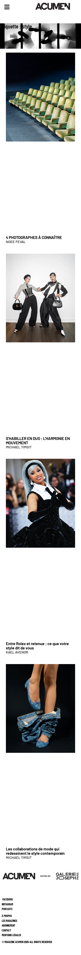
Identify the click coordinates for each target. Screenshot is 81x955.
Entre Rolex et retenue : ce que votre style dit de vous (37, 645)
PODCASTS (6, 909)
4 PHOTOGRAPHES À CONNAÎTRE (34, 237)
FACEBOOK (7, 899)
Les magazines (8, 920)
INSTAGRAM (6, 904)
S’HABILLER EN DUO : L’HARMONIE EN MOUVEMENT (38, 440)
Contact (5, 930)
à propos (6, 916)
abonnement (7, 925)
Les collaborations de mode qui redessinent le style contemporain (35, 850)
